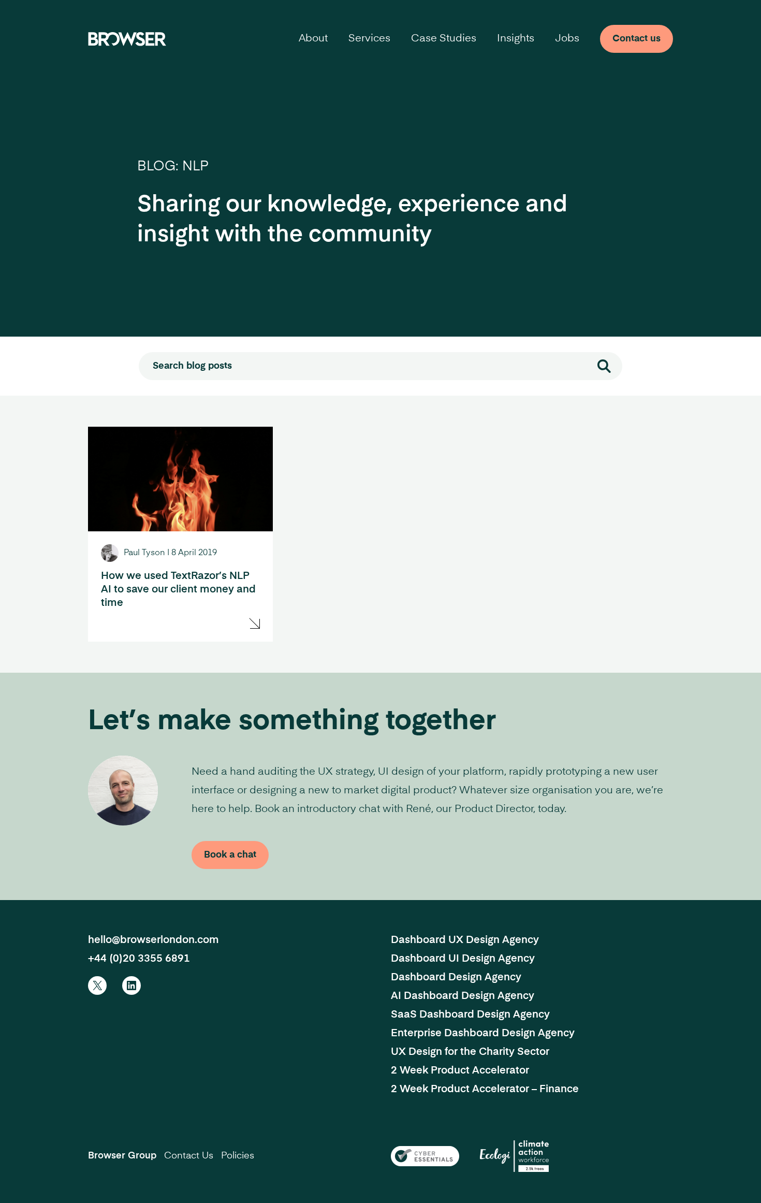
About (313, 39)
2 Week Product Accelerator (460, 1071)
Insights (515, 39)
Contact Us (188, 1156)
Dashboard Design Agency (456, 978)
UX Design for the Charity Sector (470, 1052)
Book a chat (230, 855)
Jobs (567, 39)
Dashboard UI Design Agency (463, 959)
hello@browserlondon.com (153, 940)
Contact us (636, 39)
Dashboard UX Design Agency (465, 940)
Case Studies (443, 39)
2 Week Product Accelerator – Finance (485, 1089)
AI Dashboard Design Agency (462, 996)
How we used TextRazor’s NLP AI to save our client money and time (178, 589)
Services (369, 39)
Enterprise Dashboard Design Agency (483, 1033)
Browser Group (122, 1156)
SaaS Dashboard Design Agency (470, 1015)
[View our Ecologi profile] (514, 1156)
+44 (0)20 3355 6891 (139, 959)
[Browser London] (127, 39)
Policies (237, 1156)
